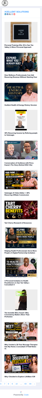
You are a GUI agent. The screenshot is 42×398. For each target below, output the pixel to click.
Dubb (26, 395)
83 (26, 384)
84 (30, 384)
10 (17, 384)
